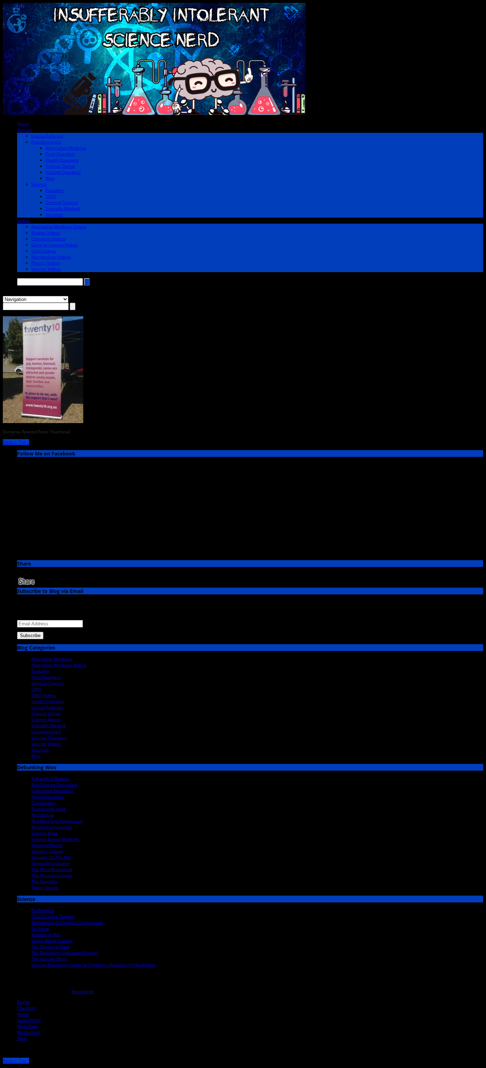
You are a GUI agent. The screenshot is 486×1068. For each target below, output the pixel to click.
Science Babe (44, 833)
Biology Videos (45, 233)
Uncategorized (45, 732)
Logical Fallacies (47, 136)
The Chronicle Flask (50, 947)
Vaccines (54, 215)
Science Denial (60, 166)
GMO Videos (43, 251)
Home (23, 124)
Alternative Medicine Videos (58, 227)
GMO (51, 196)
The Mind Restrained (51, 869)
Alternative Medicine (66, 148)
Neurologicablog (47, 797)
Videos (23, 221)
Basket (24, 1002)
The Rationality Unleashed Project (64, 953)
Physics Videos (45, 263)
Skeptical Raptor (47, 845)
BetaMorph (83, 992)
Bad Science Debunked (54, 785)
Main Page (27, 1026)
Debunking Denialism (52, 791)
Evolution (55, 190)
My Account (28, 1032)
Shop (22, 1038)
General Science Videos (54, 245)
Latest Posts (29, 1020)
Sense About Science (52, 941)
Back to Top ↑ (16, 442)
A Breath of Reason (50, 779)
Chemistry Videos (48, 239)
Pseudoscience (46, 142)
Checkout (26, 1008)
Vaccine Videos (46, 269)
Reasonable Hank (48, 809)
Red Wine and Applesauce (57, 821)
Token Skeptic (45, 888)
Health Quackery (62, 160)
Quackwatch (43, 803)
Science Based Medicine (55, 839)
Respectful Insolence (51, 827)
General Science (62, 202)
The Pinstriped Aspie (51, 875)
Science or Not (45, 935)
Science (39, 184)
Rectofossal (42, 815)
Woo (50, 178)
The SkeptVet (44, 882)
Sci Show (40, 929)
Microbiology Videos (51, 257)
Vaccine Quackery (63, 172)
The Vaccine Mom (49, 959)
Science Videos (46, 720)
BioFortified (42, 910)
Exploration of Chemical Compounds (67, 922)
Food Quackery (60, 154)
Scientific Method (63, 208)
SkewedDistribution (50, 863)
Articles (24, 130)
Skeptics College (47, 851)
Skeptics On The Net (51, 857)
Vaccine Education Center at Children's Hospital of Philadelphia (93, 965)
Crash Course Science (53, 916)
